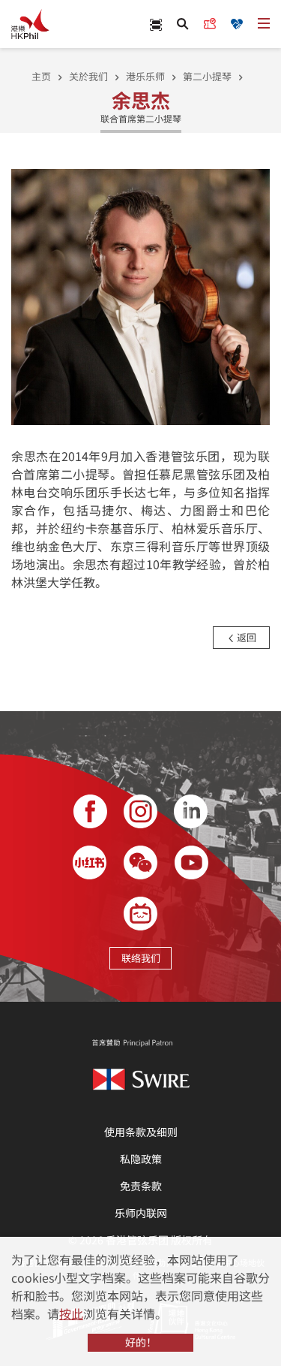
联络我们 (140, 958)
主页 (41, 76)
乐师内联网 (141, 1212)
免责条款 (141, 1185)
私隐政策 (141, 1158)
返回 (245, 637)
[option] (140, 295)
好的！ (141, 1341)
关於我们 (88, 76)
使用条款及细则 (141, 1131)
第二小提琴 (207, 76)
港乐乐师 (145, 76)
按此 (71, 1313)
